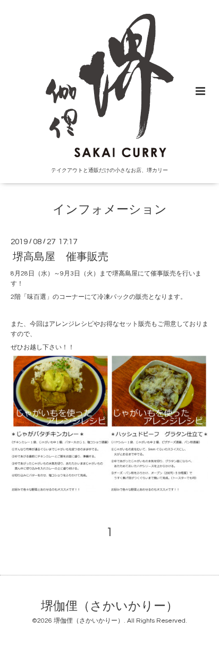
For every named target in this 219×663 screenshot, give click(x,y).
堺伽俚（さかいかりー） (109, 606)
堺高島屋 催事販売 (60, 257)
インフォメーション (110, 210)
